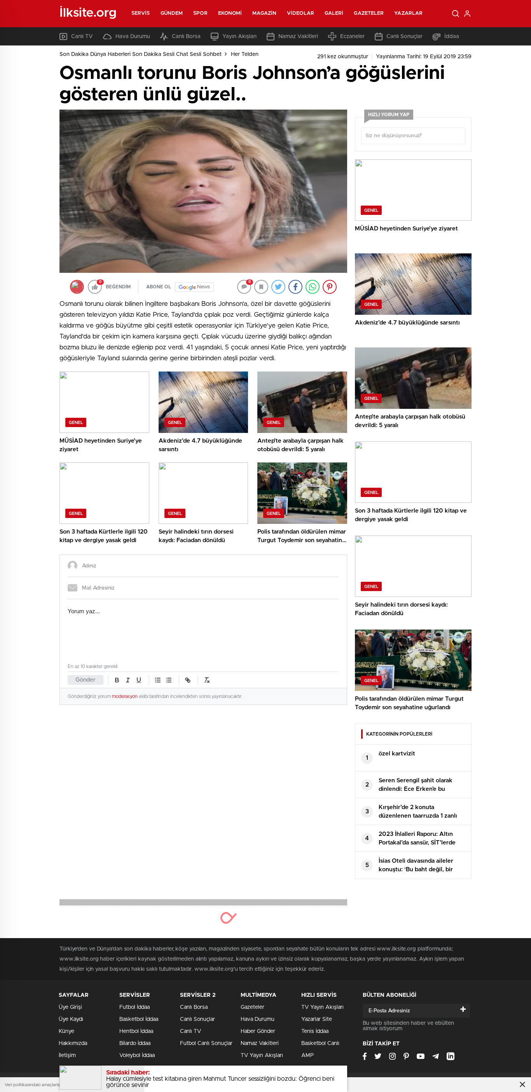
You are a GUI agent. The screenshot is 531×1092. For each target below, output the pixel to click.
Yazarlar (408, 13)
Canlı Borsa (186, 36)
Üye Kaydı (71, 1019)
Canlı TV (82, 36)
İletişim (67, 1055)
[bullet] (168, 680)
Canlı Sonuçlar (404, 36)
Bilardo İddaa (134, 1043)
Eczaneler (352, 36)
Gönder (85, 680)
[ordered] (157, 680)
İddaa (451, 36)
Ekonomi (230, 13)
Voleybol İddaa (137, 1055)
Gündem (172, 13)
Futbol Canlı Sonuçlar (206, 1043)
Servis (140, 13)
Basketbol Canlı (320, 1043)
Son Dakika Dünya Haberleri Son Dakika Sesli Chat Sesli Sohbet (140, 54)
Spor (200, 13)
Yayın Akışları (239, 36)
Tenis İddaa (314, 1031)
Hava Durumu (132, 36)
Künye (66, 1031)
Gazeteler (369, 13)
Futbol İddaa (134, 1007)
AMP (307, 1055)
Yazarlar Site (316, 1019)
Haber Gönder (258, 1031)
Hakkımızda (73, 1043)
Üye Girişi (70, 1007)
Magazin (264, 13)
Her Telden (245, 54)
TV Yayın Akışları (262, 1055)
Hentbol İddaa (136, 1031)
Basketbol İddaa (138, 1019)
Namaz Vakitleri (298, 36)
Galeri (334, 13)
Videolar (300, 13)
